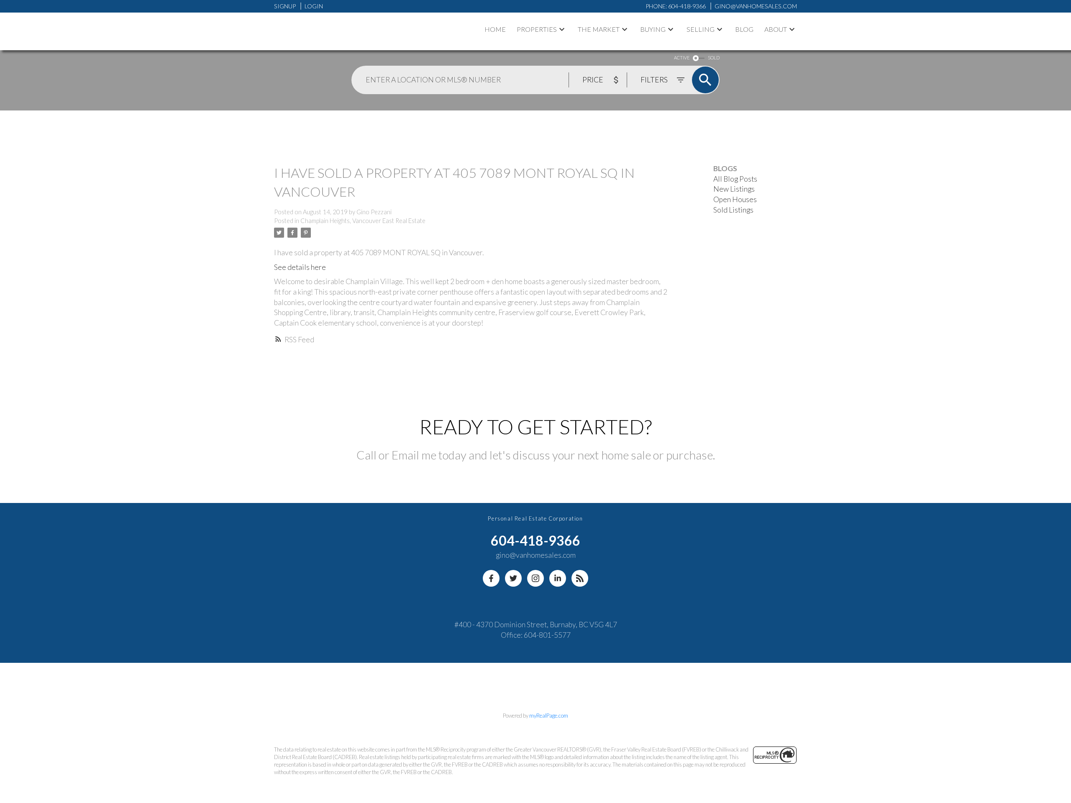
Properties (537, 29)
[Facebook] (491, 578)
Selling (701, 29)
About (775, 29)
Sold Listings (733, 209)
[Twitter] (513, 578)
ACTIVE (681, 57)
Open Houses (735, 199)
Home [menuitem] (495, 29)
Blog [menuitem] (744, 29)
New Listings (734, 189)
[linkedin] (557, 578)
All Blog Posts (735, 178)
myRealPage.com (548, 715)
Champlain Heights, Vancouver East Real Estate (362, 220)
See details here (300, 267)
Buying (653, 29)
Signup (285, 6)
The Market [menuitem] (599, 29)
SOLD (714, 57)
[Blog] (579, 578)
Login (314, 6)
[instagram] (535, 578)
